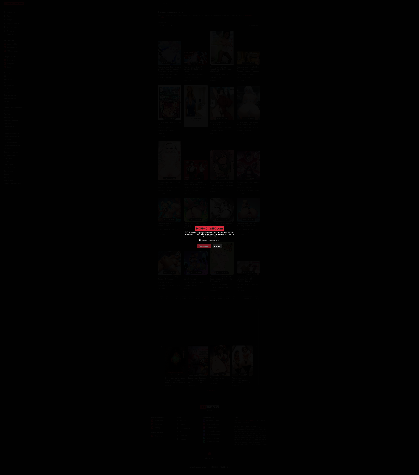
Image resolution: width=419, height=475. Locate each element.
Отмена (217, 246)
